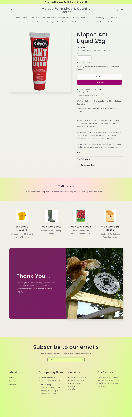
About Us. (12, 385)
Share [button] (81, 152)
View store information (88, 95)
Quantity (80, 54)
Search (12, 381)
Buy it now (99, 82)
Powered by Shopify (79, 411)
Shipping (90, 50)
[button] (11, 10)
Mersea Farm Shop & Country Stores (62, 411)
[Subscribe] (82, 359)
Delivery (12, 377)
